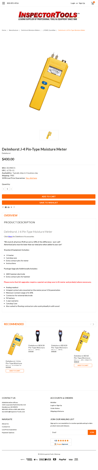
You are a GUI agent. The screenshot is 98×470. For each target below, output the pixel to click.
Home (4, 30)
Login (73, 3)
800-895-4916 (13, 3)
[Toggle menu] (3, 4)
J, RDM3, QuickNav (49, 30)
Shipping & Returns (57, 411)
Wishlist (53, 402)
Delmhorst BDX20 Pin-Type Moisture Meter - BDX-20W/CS (59, 348)
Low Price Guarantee (9, 430)
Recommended (14, 324)
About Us (5, 424)
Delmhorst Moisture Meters (30, 30)
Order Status (55, 408)
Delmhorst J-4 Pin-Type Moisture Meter (71, 30)
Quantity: (6, 184)
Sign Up (82, 3)
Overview (10, 215)
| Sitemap (57, 454)
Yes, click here (31, 178)
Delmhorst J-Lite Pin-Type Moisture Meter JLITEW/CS (14, 363)
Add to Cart (14, 371)
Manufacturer (13, 30)
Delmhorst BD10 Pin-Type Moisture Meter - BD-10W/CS (82, 358)
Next (93, 324)
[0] (91, 3)
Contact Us (6, 427)
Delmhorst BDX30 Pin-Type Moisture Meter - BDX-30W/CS (36, 348)
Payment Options (8, 433)
